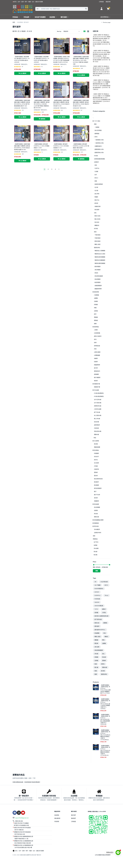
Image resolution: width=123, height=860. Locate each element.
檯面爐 (96, 640)
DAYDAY (97, 592)
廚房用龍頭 (97, 266)
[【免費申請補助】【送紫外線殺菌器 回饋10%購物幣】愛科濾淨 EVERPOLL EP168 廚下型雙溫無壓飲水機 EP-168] (22, 89)
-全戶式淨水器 (97, 399)
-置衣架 (96, 475)
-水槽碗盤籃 (97, 355)
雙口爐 (96, 667)
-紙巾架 (96, 368)
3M (95, 581)
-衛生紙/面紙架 (97, 488)
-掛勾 (95, 339)
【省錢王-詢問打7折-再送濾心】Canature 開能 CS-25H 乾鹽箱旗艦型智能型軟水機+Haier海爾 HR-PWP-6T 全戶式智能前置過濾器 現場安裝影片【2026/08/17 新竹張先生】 (101, 84)
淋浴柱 (96, 273)
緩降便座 (97, 133)
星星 (94, 535)
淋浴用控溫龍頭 (99, 276)
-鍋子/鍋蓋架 (97, 377)
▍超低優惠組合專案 (98, 520)
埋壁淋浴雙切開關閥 (100, 263)
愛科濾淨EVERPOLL (100, 629)
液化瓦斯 (97, 646)
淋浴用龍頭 (97, 279)
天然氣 (104, 612)
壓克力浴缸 (97, 216)
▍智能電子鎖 (96, 383)
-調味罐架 (96, 374)
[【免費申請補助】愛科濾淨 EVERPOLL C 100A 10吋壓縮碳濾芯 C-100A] (42, 133)
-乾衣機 (96, 444)
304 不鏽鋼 (97, 585)
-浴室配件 (96, 162)
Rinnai (106, 595)
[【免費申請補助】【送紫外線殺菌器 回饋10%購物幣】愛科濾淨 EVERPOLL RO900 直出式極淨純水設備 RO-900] (22, 133)
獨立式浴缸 (97, 219)
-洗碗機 (96, 301)
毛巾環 (96, 190)
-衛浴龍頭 (96, 485)
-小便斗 (96, 136)
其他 (96, 165)
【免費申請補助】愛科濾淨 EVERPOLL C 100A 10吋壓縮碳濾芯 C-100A (41, 145)
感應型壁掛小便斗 (99, 149)
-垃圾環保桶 (97, 333)
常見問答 (56, 821)
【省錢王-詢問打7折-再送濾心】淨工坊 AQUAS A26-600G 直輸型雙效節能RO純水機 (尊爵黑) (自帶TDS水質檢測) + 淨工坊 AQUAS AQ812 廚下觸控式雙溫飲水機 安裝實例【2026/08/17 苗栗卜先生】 (101, 56)
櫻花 (103, 640)
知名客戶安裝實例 (40, 17)
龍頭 (96, 674)
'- (93, 117)
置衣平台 (97, 200)
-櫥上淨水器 (97, 418)
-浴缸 (95, 212)
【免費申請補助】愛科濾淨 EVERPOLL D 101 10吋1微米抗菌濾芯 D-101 (61, 145)
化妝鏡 (96, 171)
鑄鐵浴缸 (97, 225)
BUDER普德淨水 (99, 588)
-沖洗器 (96, 466)
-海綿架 (96, 358)
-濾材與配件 (97, 425)
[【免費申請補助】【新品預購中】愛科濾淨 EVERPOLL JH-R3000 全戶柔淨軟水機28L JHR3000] (42, 46)
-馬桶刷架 (96, 501)
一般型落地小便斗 (99, 143)
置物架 (104, 660)
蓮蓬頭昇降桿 (98, 288)
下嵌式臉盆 (97, 234)
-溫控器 (96, 510)
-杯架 (95, 349)
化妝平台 (97, 168)
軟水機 (95, 554)
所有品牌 (26, 17)
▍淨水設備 (96, 390)
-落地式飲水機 (97, 431)
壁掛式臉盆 (97, 241)
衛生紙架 (97, 209)
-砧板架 (96, 361)
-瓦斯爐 (96, 311)
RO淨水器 (97, 599)
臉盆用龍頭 (97, 282)
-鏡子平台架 (97, 494)
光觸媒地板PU (98, 146)
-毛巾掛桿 (96, 463)
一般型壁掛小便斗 (99, 139)
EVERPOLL (98, 595)
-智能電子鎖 (97, 387)
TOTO (96, 609)
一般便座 (97, 127)
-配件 (95, 314)
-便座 (95, 124)
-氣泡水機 (96, 421)
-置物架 (96, 472)
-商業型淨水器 (97, 406)
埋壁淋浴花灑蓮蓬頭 (100, 260)
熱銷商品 (95, 539)
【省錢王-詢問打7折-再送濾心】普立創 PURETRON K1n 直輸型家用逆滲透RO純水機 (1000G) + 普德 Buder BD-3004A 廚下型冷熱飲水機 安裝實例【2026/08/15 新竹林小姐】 (101, 71)
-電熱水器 (96, 516)
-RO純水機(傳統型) (99, 393)
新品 (95, 437)
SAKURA (97, 602)
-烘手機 (96, 228)
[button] (28, 1)
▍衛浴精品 (96, 450)
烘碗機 (96, 657)
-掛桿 (95, 342)
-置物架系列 (97, 371)
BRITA (106, 585)
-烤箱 (95, 307)
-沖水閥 (96, 155)
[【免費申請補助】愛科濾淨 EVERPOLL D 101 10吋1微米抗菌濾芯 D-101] (61, 133)
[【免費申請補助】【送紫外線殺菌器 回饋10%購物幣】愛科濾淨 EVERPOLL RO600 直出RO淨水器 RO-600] (61, 89)
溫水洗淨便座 (98, 130)
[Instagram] (19, 813)
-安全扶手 (96, 456)
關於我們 (73, 815)
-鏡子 (95, 491)
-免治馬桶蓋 (97, 507)
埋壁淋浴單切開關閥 (100, 257)
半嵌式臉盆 (97, 238)
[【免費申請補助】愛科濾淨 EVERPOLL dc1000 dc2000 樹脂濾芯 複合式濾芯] (81, 133)
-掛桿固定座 (97, 345)
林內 (104, 633)
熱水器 (95, 551)
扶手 (96, 174)
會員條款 (56, 815)
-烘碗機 (96, 304)
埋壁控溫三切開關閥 (100, 250)
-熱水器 (96, 513)
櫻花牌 (96, 643)
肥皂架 (96, 203)
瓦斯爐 (96, 660)
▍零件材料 (96, 526)
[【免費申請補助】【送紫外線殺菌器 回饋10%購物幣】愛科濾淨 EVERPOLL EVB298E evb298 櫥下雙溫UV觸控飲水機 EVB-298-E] (42, 89)
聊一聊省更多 (24, 796)
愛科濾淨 (97, 626)
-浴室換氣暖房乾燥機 (99, 159)
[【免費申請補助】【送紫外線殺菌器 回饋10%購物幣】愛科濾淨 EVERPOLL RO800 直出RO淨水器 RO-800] (81, 89)
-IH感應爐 (96, 295)
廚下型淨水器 (98, 619)
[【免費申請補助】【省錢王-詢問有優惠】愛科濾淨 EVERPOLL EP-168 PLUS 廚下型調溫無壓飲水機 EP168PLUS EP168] (61, 46)
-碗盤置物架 (97, 364)
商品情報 (52, 17)
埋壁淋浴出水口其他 (100, 253)
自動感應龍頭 (98, 285)
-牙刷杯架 (96, 469)
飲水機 (103, 670)
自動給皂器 (97, 206)
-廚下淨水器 (97, 412)
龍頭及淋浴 (104, 674)
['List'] (88, 31)
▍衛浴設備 (96, 504)
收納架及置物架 (99, 184)
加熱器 (95, 545)
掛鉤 (96, 181)
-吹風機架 (96, 453)
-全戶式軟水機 (97, 402)
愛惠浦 (105, 623)
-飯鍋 (95, 323)
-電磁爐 (96, 317)
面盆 (96, 670)
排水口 (96, 178)
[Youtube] (23, 813)
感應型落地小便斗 (99, 152)
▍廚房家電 (96, 292)
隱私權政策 (57, 818)
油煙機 (104, 643)
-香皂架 (96, 497)
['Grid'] (84, 31)
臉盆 (96, 664)
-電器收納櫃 (97, 447)
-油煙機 (96, 298)
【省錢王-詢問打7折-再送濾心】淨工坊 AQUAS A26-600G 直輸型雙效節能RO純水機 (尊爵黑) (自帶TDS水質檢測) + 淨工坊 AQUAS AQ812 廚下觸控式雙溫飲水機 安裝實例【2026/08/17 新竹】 (101, 40)
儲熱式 (104, 609)
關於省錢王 (64, 17)
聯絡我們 (73, 818)
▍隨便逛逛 (96, 523)
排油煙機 (97, 633)
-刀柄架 (96, 330)
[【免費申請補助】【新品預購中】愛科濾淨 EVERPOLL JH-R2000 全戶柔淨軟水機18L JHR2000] (22, 46)
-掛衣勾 (96, 459)
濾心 (103, 653)
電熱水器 (104, 667)
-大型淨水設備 (97, 409)
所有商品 (15, 17)
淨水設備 (96, 548)
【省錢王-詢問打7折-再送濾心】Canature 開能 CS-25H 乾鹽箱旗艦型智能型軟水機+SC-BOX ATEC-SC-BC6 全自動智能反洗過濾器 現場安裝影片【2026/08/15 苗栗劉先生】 (101, 98)
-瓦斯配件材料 (97, 532)
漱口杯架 (97, 193)
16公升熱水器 (104, 581)
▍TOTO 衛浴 (96, 121)
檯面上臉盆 (97, 244)
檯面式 (106, 636)
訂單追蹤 (73, 821)
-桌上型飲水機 (97, 415)
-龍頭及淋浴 (97, 247)
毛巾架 (96, 187)
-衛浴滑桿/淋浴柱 (98, 478)
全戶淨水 (96, 542)
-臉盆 (95, 231)
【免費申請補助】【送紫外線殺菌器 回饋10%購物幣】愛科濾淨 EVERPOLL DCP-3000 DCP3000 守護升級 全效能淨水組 (81, 60)
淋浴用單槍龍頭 (99, 650)
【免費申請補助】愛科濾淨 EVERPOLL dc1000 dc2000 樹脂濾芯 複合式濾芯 (81, 145)
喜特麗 (96, 612)
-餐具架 (96, 380)
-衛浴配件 (96, 482)
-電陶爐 (96, 320)
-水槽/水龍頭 (97, 352)
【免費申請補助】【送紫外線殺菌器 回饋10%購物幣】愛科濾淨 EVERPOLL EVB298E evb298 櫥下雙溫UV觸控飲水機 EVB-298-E (42, 104)
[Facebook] (15, 813)
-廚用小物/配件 (97, 336)
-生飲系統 (96, 428)
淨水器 (96, 653)
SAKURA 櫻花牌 (99, 605)
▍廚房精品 (96, 326)
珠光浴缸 (97, 222)
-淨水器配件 (97, 529)
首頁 (14, 22)
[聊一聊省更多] (24, 791)
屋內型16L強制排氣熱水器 (101, 616)
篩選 (96, 570)
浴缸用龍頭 (97, 269)
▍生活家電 (96, 440)
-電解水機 (96, 434)
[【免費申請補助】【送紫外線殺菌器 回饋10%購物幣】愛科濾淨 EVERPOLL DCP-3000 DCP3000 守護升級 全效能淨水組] (81, 46)
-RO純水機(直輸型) (99, 396)
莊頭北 (103, 664)
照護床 (96, 197)
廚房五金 (97, 623)
